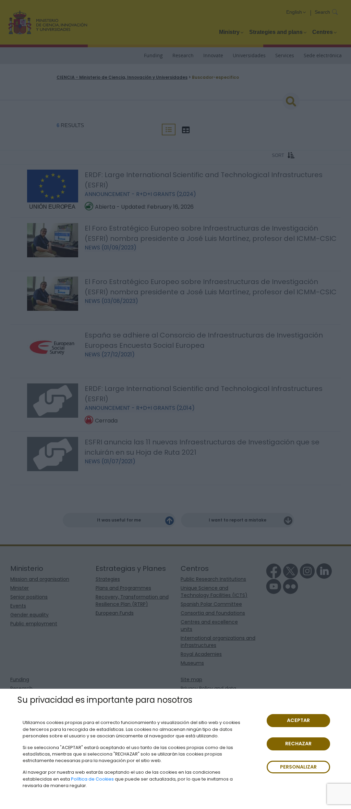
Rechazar (298, 743)
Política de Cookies (92, 779)
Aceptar (298, 720)
